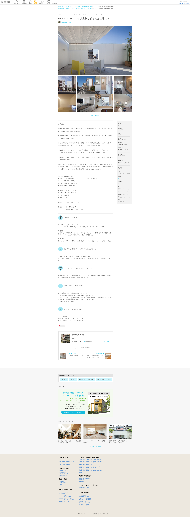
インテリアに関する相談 (84, 504)
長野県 (98, 462)
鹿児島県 (101, 470)
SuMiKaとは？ (61, 459)
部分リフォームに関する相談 (85, 499)
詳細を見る (106, 341)
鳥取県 (80, 467)
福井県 (91, 462)
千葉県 (94, 461)
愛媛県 (87, 469)
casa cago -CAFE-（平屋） (64, 501)
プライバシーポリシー (88, 513)
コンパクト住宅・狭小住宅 (96, 14)
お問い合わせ (109, 513)
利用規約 (80, 513)
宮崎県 (98, 470)
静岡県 (84, 464)
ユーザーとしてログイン (63, 473)
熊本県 (91, 470)
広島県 (91, 467)
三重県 (91, 464)
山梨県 (94, 462)
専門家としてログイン (63, 475)
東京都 (98, 461)
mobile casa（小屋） (63, 493)
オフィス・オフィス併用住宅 (80, 14)
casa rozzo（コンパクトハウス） (65, 498)
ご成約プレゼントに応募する (64, 464)
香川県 (84, 469)
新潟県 (80, 462)
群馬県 (87, 461)
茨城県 (80, 461)
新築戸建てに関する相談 (84, 496)
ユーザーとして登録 (62, 470)
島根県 (84, 467)
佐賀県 (84, 470)
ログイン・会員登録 (184, 3)
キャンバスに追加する (96, 49)
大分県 (94, 470)
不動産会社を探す (82, 481)
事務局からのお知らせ (63, 462)
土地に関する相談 (82, 501)
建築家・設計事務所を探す (84, 478)
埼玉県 (91, 461)
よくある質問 (102, 513)
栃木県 (84, 461)
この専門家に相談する (86, 347)
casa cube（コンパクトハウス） (65, 496)
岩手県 (87, 459)
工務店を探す (82, 479)
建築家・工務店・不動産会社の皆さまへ (66, 461)
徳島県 (80, 469)
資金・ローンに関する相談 (84, 502)
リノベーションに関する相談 (85, 498)
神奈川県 (120, 178)
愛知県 (87, 464)
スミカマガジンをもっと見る (95, 446)
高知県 (91, 469)
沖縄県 (80, 472)
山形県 (98, 459)
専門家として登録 (62, 472)
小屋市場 (60, 484)
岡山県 (87, 467)
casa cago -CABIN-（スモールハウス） (67, 499)
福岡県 (80, 470)
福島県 (101, 459)
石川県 (87, 462)
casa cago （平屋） (63, 495)
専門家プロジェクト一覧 (84, 487)
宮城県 (91, 459)
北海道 (80, 459)
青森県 (84, 459)
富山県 (84, 462)
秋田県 (94, 459)
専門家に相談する (84, 492)
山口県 (94, 467)
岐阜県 (80, 464)
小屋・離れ (69, 14)
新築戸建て (61, 14)
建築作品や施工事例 (62, 482)
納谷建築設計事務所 (66, 22)
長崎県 (87, 470)
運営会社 (96, 513)
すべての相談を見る (83, 495)
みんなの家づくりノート (63, 481)
